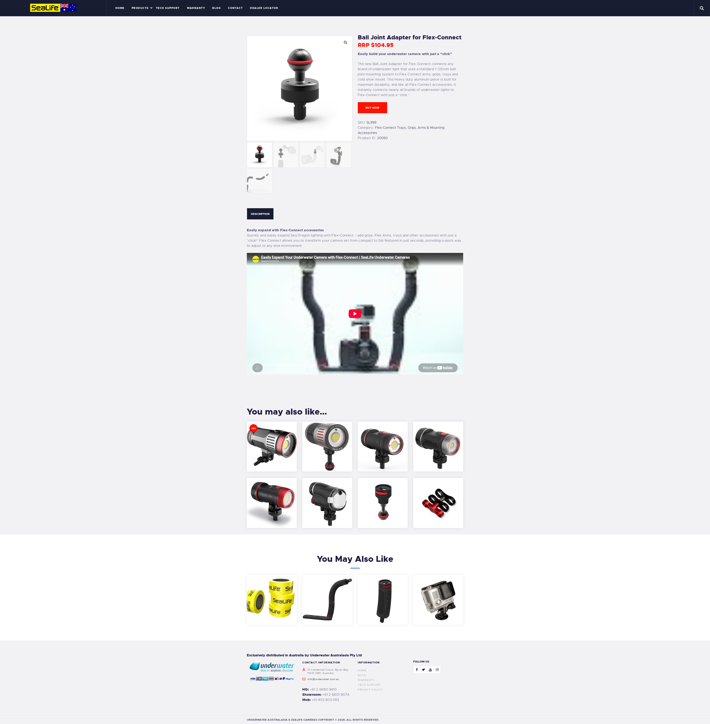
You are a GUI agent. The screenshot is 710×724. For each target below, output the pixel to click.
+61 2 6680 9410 (323, 689)
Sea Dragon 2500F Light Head (271, 498)
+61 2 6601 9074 (335, 695)
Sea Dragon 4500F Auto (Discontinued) (327, 441)
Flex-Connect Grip (383, 595)
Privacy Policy (370, 689)
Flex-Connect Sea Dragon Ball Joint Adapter (382, 498)
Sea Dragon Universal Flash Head (327, 498)
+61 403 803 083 (325, 700)
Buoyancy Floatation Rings (272, 594)
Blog (362, 675)
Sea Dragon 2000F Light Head (438, 441)
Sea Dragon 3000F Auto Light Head (383, 441)
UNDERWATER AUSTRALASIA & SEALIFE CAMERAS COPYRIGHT (290, 719)
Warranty (366, 680)
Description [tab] (260, 214)
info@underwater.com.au (323, 679)
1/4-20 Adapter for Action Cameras (438, 594)
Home (362, 670)
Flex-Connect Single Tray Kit (327, 594)
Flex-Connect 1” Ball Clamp (438, 498)
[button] (345, 42)
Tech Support (369, 684)
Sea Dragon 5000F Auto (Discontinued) (272, 441)
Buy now (372, 107)
